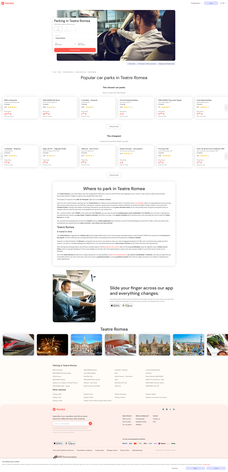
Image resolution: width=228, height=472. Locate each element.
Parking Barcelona (68, 72)
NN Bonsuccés (57, 376)
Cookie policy (99, 450)
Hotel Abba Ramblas (90, 373)
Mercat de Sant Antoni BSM (92, 386)
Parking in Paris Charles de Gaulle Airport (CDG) (97, 400)
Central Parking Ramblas (153, 370)
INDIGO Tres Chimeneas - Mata (155, 379)
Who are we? (127, 419)
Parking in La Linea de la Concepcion (156, 397)
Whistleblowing (137, 450)
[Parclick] (7, 3)
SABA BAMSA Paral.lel (59, 379)
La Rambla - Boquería (121, 370)
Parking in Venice (58, 400)
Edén (116, 373)
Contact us (156, 419)
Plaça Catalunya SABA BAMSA (154, 376)
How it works (127, 422)
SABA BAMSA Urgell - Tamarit (61, 386)
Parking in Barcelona (120, 394)
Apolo (116, 379)
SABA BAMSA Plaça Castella (92, 379)
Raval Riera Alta (88, 376)
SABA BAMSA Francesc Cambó (155, 383)
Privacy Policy (124, 450)
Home (54, 72)
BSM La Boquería (58, 370)
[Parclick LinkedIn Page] (166, 409)
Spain (59, 72)
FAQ (154, 422)
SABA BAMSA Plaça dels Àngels (62, 373)
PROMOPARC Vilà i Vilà (152, 386)
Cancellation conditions (84, 450)
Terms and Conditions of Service (63, 450)
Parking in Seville (88, 397)
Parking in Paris (57, 397)
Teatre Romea (92, 72)
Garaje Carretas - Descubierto (124, 376)
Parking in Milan (57, 394)
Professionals (140, 419)
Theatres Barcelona (80, 72)
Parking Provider (141, 422)
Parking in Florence (120, 397)
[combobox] (77, 38)
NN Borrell (118, 386)
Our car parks (127, 425)
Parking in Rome (88, 394)
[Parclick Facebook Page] (170, 409)
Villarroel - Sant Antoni (90, 383)
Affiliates (139, 425)
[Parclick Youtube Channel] (173, 409)
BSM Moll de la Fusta (121, 383)
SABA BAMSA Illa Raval (90, 370)
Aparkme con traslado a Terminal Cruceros (65, 383)
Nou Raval (148, 373)
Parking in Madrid (151, 394)
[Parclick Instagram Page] (163, 409)
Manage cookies (112, 450)
